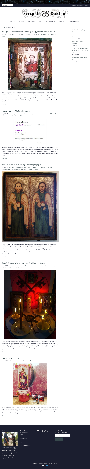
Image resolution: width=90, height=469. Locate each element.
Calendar (21, 434)
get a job (21, 34)
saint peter (4, 267)
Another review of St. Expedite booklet (16, 111)
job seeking (27, 34)
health (34, 167)
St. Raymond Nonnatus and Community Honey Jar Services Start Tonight (28, 31)
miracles (43, 167)
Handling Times (23, 438)
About (41, 21)
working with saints (19, 115)
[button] (1, 2)
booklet (11, 114)
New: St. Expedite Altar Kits (12, 358)
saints (4, 115)
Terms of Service (23, 443)
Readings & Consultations (25, 440)
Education (31, 21)
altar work (14, 34)
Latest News (5, 428)
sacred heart (24, 114)
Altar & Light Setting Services (26, 430)
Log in (73, 5)
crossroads (29, 266)
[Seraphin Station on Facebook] (40, 431)
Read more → (5, 104)
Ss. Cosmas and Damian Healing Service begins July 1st (21, 164)
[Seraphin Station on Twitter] (38, 431)
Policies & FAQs (50, 21)
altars (16, 361)
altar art (12, 266)
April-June (74, 430)
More (56, 2)
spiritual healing (16, 169)
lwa (38, 167)
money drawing (35, 34)
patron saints (44, 34)
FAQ (21, 436)
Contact (61, 21)
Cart (87, 5)
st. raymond (51, 34)
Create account (79, 5)
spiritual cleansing (6, 169)
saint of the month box (52, 114)
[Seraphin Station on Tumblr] (47, 431)
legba (35, 266)
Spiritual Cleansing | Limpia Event (8, 430)
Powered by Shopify (53, 463)
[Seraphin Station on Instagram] (45, 431)
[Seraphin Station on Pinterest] (42, 431)
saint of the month (41, 114)
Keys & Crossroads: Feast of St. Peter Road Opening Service (23, 263)
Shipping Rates (23, 442)
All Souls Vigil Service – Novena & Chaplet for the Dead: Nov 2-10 (80, 50)
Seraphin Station (44, 463)
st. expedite (10, 115)
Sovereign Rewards (74, 21)
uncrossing (24, 169)
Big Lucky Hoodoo (24, 432)
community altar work (21, 167)
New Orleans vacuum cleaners (79, 37)
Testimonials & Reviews (25, 445)
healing (30, 167)
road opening (52, 266)
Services (22, 21)
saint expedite (32, 114)
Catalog (13, 21)
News (3, 27)
